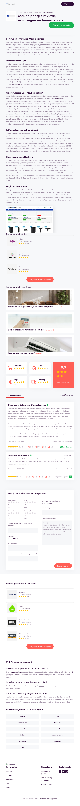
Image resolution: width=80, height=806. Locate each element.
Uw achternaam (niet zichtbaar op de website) (23, 554)
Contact (9, 775)
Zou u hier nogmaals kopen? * (51, 501)
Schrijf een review (67, 395)
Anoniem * (11, 536)
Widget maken (46, 784)
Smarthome (57, 741)
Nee (16, 539)
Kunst (22, 747)
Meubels (38, 12)
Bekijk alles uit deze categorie (40, 279)
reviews (33, 702)
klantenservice (17, 84)
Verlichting (22, 741)
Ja (10, 539)
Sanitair (22, 735)
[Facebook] (60, 771)
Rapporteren (68, 455)
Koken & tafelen (22, 729)
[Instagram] (66, 771)
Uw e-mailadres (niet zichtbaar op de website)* (20, 524)
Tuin (57, 716)
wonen (41, 686)
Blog (7, 783)
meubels (17, 688)
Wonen (31, 12)
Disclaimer (42, 798)
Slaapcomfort (22, 723)
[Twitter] (63, 771)
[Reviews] (11, 4)
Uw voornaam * (13, 543)
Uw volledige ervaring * (49, 518)
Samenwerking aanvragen (46, 779)
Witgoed (22, 716)
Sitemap (9, 787)
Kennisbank (10, 779)
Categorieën (22, 12)
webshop (56, 98)
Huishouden (57, 723)
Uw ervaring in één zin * (49, 508)
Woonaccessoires (57, 735)
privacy (34, 141)
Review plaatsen (63, 566)
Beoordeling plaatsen (45, 772)
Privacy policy (52, 798)
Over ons (9, 771)
